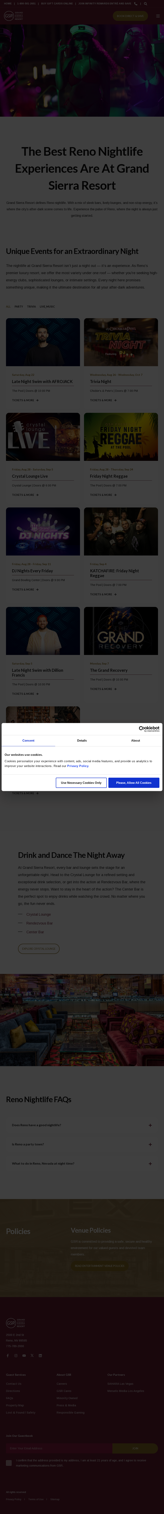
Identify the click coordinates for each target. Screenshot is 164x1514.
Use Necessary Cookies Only (81, 782)
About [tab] (135, 740)
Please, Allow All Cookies (133, 782)
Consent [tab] (28, 740)
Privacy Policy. (78, 766)
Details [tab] (82, 740)
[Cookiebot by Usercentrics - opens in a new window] (141, 729)
